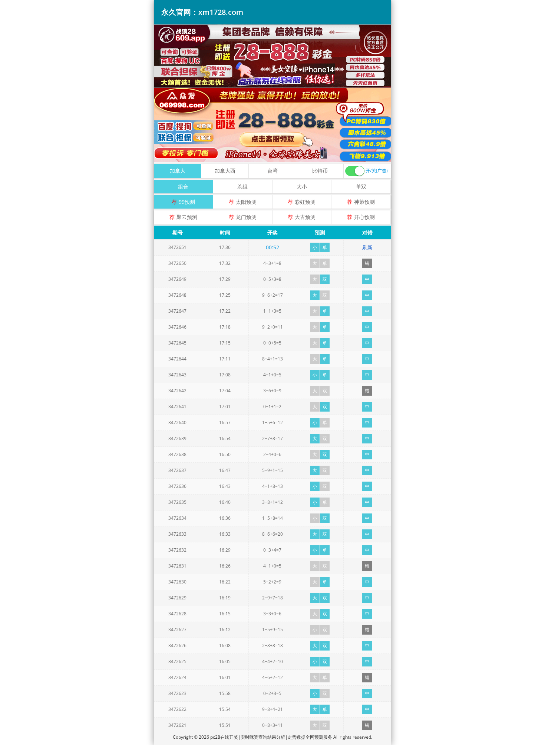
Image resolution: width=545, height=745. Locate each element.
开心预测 (364, 216)
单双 (361, 186)
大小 (302, 186)
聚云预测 (186, 216)
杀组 (242, 186)
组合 (183, 186)
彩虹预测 (305, 201)
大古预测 (305, 216)
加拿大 (177, 170)
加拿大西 (225, 170)
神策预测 (364, 201)
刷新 (367, 247)
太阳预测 (246, 201)
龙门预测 (246, 216)
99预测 (187, 201)
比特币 (320, 170)
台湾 (272, 170)
